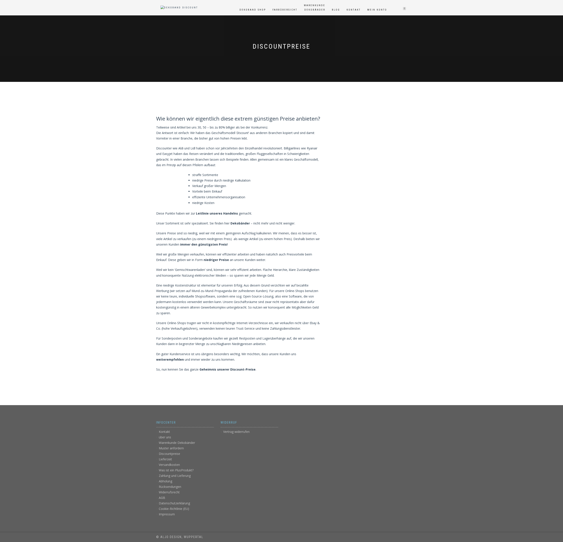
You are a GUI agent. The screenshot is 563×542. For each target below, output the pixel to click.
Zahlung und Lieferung (175, 476)
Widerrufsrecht (169, 492)
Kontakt (354, 9)
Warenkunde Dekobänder (177, 443)
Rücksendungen (170, 487)
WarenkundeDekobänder (314, 7)
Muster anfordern (171, 448)
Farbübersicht (284, 9)
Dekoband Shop (252, 9)
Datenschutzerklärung (174, 503)
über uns (165, 437)
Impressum (167, 514)
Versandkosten (169, 465)
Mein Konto (377, 9)
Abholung (165, 481)
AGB (162, 498)
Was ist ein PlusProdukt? (176, 470)
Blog (336, 9)
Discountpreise (169, 454)
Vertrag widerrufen (236, 432)
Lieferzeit (165, 459)
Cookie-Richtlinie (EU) (174, 509)
